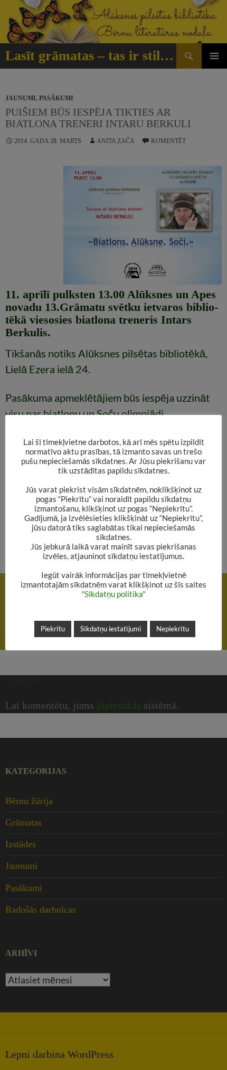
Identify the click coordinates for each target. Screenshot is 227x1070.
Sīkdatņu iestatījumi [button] (110, 628)
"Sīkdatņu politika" (113, 594)
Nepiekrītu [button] (172, 628)
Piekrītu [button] (53, 628)
